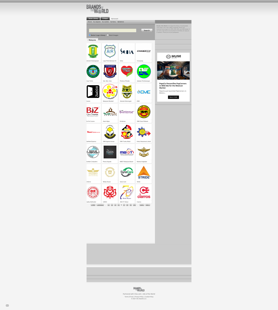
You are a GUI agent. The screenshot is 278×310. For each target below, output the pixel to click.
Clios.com (137, 294)
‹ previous (100, 205)
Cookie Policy (149, 297)
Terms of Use (129, 297)
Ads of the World (149, 294)
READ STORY (173, 97)
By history (113, 21)
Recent (90, 21)
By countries (105, 21)
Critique (105, 18)
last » (147, 205)
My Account (114, 19)
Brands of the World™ (98, 9)
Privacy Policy (139, 297)
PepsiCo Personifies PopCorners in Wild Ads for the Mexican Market (172, 85)
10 (134, 205)
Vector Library (93, 18)
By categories (97, 21)
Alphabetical (120, 21)
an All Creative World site (105, 13)
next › (142, 205)
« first (93, 205)
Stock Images (113, 35)
